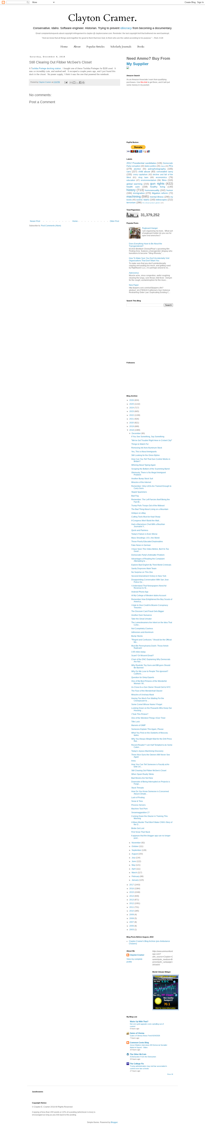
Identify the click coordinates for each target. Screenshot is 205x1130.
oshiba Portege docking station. (47, 68)
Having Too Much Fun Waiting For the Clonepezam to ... (147, 699)
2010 (131, 911)
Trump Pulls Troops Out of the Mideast (147, 505)
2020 (131, 423)
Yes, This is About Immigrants (144, 451)
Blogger (114, 1122)
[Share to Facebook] (80, 82)
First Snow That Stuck (140, 832)
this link (144, 82)
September (137, 850)
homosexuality (152, 190)
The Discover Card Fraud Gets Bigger (147, 611)
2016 (131, 888)
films (164, 180)
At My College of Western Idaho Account (148, 595)
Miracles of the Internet (141, 482)
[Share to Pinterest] (83, 82)
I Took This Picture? (139, 714)
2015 (131, 892)
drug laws (143, 177)
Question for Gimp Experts (142, 677)
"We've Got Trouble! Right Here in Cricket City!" (151, 440)
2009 (131, 914)
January (135, 880)
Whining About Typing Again (143, 465)
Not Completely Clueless (142, 628)
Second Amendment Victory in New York (148, 576)
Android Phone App (139, 592)
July (134, 858)
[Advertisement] (74, 196)
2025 (131, 404)
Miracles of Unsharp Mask (142, 695)
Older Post (114, 221)
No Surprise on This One (142, 572)
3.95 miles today (138, 652)
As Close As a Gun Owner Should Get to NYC (151, 687)
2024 (131, 408)
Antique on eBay (138, 513)
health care (133, 186)
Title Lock (135, 722)
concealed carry (164, 171)
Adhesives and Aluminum (142, 632)
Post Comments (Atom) (51, 226)
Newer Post (35, 221)
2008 (131, 918)
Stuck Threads (137, 788)
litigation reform (160, 193)
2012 (131, 903)
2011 (131, 907)
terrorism (131, 202)
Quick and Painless (139, 530)
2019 (131, 426)
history (131, 190)
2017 (131, 885)
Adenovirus (134, 273)
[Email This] (71, 82)
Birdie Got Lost (137, 828)
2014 (131, 896)
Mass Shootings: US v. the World (145, 538)
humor (169, 190)
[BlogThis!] (74, 82)
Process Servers (138, 805)
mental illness (157, 196)
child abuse (144, 171)
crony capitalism (140, 174)
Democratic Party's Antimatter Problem (147, 555)
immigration (139, 193)
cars (129, 171)
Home (64, 46)
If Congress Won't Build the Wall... (145, 520)
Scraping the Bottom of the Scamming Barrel (150, 469)
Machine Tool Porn (139, 809)
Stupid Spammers (139, 492)
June (134, 861)
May (134, 865)
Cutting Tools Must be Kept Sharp (145, 517)
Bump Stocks (137, 636)
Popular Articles (95, 46)
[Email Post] (66, 82)
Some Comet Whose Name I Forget (146, 704)
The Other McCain (138, 1054)
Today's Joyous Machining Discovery (147, 751)
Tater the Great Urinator (141, 619)
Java (163, 166)
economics (161, 177)
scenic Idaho (142, 199)
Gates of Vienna (137, 1033)
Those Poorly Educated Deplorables (147, 541)
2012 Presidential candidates (141, 163)
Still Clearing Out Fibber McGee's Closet (148, 770)
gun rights (157, 183)
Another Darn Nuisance (141, 615)
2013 (131, 900)
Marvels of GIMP (138, 725)
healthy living (157, 186)
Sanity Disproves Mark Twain (143, 568)
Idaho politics (150, 166)
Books (140, 46)
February (136, 876)
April (134, 869)
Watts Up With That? (139, 1021)
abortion (137, 169)
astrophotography (157, 169)
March (135, 872)
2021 (131, 419)
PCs (171, 166)
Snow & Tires (137, 801)
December (136, 433)
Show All (170, 1074)
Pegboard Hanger (150, 228)
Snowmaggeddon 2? (140, 812)
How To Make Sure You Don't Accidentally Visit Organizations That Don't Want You (149, 259)
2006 (131, 926)
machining (134, 196)
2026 (131, 400)
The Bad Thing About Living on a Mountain (149, 509)
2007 (131, 922)
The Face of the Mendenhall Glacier (146, 691)
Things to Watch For (140, 444)
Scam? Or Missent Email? (142, 655)
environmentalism (148, 180)
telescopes (161, 199)
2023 (131, 411)
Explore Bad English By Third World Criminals (151, 565)
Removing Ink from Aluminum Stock (146, 448)
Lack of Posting (138, 797)
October (135, 846)
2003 (131, 929)
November (136, 843)
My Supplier (137, 64)
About (77, 46)
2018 (131, 430)
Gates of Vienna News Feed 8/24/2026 (145, 1036)
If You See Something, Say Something (147, 436)
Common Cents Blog (139, 1043)
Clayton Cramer (137, 955)
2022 (131, 415)
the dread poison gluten (151, 203)
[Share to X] (77, 82)
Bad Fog (135, 496)
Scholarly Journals (121, 46)
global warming (134, 184)
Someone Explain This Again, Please (147, 729)
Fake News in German (141, 545)
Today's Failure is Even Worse (144, 534)
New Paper (134, 285)
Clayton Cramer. (102, 17)
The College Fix (137, 1064)
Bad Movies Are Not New (142, 778)
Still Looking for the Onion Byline (145, 455)
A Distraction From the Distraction (143, 1057)
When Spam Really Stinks (142, 774)
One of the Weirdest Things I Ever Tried (148, 718)
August (135, 854)
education (131, 180)
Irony (133, 761)
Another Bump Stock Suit (142, 478)
